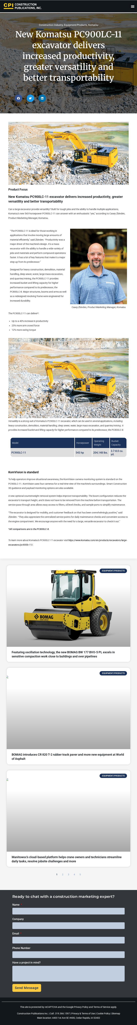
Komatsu (93, 25)
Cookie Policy (103, 1013)
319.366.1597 (62, 1013)
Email (16, 933)
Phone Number (21, 948)
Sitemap (116, 1013)
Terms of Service (101, 1007)
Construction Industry (51, 25)
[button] (132, 6)
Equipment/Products (75, 25)
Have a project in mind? (26, 962)
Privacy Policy (81, 1007)
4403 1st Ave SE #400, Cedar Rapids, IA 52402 (76, 1017)
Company (18, 919)
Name (16, 904)
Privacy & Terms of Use (83, 1013)
